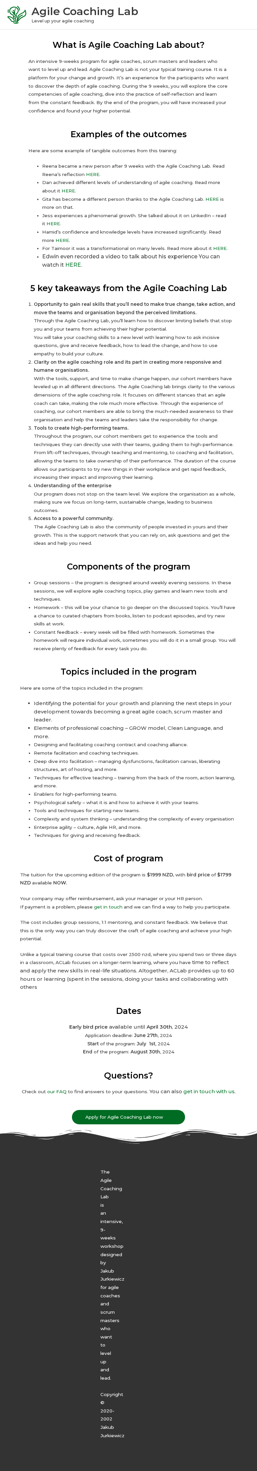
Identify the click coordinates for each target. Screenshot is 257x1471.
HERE (92, 174)
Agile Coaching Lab (84, 11)
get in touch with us (209, 1091)
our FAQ (57, 1091)
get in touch (108, 907)
